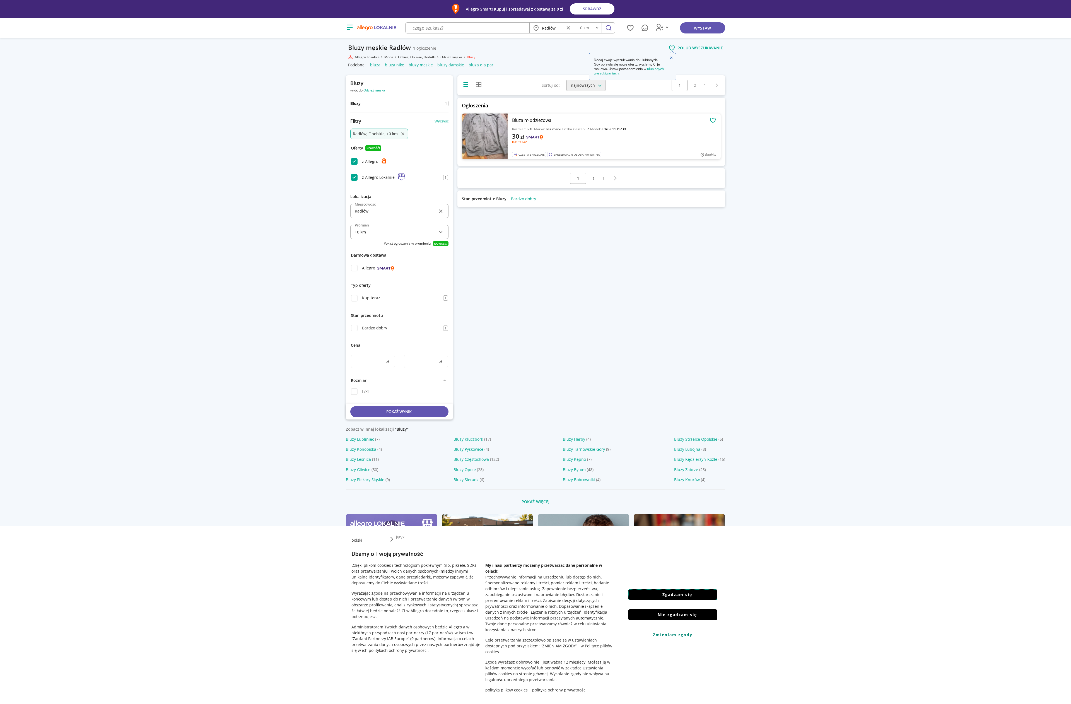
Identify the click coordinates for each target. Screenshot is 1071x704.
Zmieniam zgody (673, 634)
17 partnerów (439, 632)
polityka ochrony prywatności (559, 690)
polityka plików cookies (506, 690)
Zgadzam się (677, 594)
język (400, 537)
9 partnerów (422, 638)
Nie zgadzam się (677, 614)
